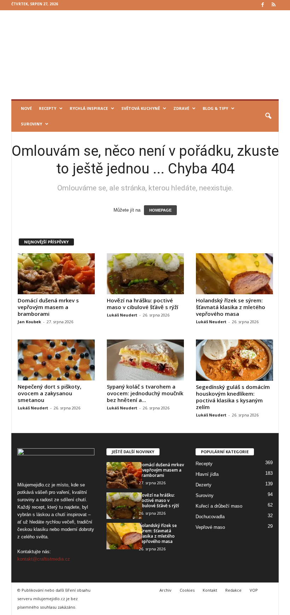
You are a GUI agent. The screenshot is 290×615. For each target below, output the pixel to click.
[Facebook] (262, 5)
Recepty (47, 108)
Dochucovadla (210, 516)
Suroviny (31, 123)
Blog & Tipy (215, 108)
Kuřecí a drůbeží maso (219, 506)
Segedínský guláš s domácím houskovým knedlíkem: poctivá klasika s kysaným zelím (233, 396)
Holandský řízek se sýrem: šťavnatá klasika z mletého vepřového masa (230, 307)
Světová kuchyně (140, 108)
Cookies (187, 590)
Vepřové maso (210, 527)
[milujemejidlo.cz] (145, 54)
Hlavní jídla (207, 474)
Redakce (233, 590)
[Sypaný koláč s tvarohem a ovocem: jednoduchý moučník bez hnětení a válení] (145, 359)
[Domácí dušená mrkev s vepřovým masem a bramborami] (56, 273)
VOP (254, 590)
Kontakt (210, 590)
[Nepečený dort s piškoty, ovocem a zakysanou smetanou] (56, 359)
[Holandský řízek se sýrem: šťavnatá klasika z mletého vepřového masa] (234, 273)
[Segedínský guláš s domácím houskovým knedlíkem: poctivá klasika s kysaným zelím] (234, 360)
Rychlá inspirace (89, 108)
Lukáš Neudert (122, 315)
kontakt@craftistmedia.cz (43, 559)
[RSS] (273, 5)
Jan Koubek (29, 321)
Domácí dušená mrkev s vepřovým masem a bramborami (48, 307)
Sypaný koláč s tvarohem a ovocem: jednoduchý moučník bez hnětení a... (145, 393)
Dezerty (203, 484)
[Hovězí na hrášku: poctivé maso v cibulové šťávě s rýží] (145, 273)
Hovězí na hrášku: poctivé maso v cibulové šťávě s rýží (142, 304)
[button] (268, 116)
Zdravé (181, 108)
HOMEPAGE (160, 210)
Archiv (166, 590)
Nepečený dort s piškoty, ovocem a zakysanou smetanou (49, 393)
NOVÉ (26, 108)
